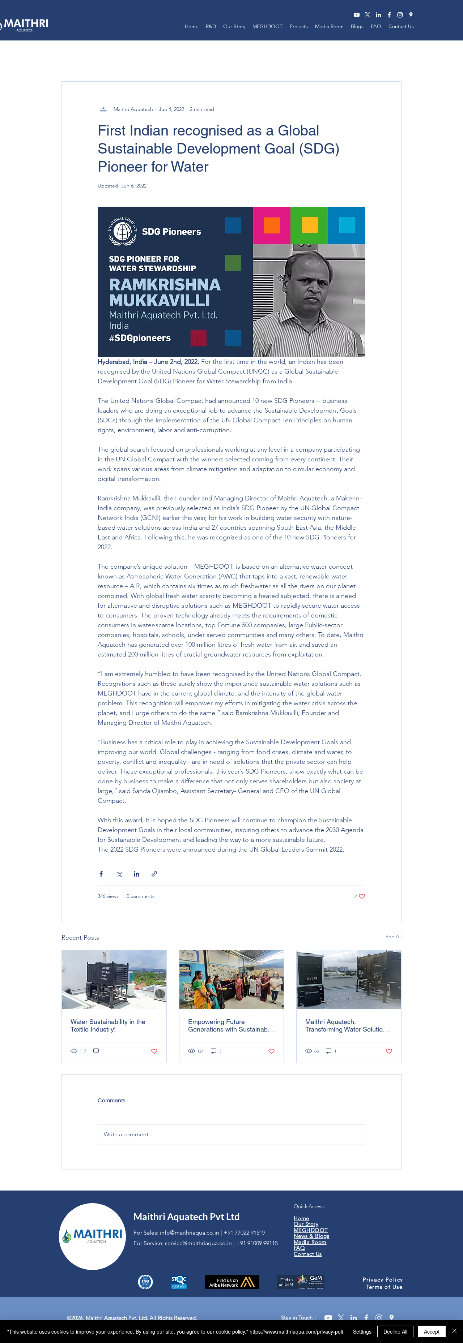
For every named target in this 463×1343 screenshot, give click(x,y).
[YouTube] (356, 14)
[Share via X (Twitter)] (118, 873)
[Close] (454, 1331)
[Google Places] (411, 14)
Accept (431, 1331)
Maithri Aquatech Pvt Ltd (186, 1216)
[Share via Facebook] (101, 873)
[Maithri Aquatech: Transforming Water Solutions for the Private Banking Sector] (349, 979)
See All (394, 936)
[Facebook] (389, 14)
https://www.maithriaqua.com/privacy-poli (296, 1331)
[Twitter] (367, 14)
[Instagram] (400, 14)
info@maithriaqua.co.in (189, 1232)
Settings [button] (362, 1331)
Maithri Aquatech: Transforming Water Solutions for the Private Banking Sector (348, 1025)
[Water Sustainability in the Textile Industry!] (114, 979)
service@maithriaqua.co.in (198, 1243)
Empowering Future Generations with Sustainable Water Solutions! (230, 1025)
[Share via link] (154, 873)
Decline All (395, 1331)
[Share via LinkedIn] (136, 873)
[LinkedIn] (378, 14)
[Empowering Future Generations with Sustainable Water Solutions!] (231, 979)
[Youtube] (328, 1317)
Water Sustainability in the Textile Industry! (108, 1025)
